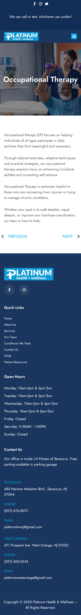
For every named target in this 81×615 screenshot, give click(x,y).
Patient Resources (15, 362)
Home (8, 318)
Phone (9, 504)
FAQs (7, 356)
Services (9, 331)
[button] (74, 36)
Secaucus (12, 482)
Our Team (10, 337)
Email (8, 520)
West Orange (15, 538)
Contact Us (11, 350)
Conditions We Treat (17, 343)
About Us (10, 325)
